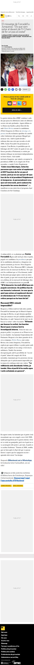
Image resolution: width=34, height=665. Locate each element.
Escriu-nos (5, 640)
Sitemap (4, 643)
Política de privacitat (8, 649)
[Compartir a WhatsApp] (5, 89)
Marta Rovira (8, 128)
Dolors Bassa (16, 340)
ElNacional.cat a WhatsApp (20, 460)
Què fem (4, 635)
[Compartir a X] (2, 89)
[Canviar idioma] (27, 16)
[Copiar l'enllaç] (20, 89)
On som (4, 638)
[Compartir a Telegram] (9, 89)
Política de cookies (8, 651)
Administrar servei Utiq (9, 657)
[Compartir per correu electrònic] (16, 89)
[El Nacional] (2, 16)
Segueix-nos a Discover (7, 12)
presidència (22, 259)
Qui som (4, 632)
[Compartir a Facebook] (12, 89)
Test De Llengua (20, 12)
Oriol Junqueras (18, 485)
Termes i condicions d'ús (10, 646)
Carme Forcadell (6, 485)
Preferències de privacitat (10, 654)
